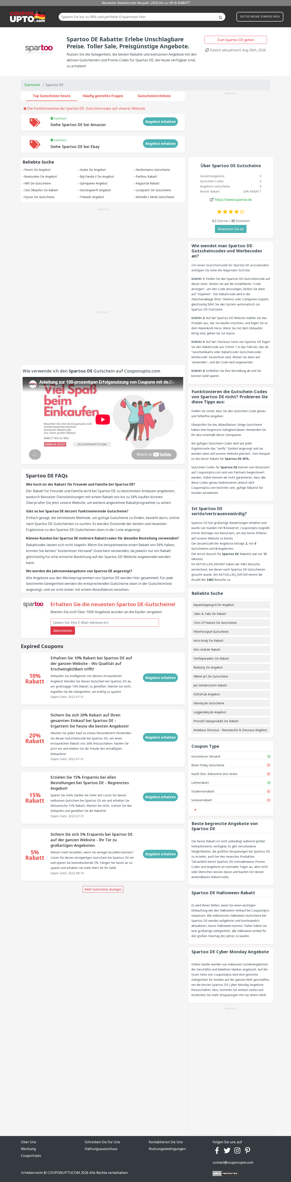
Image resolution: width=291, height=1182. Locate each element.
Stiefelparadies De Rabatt (211, 658)
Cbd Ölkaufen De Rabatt (41, 190)
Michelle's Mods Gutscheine (155, 197)
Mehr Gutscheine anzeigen (103, 889)
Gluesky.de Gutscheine (208, 703)
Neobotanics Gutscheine (153, 170)
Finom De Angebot (37, 170)
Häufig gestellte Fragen (103, 95)
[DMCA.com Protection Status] (225, 1173)
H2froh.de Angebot (206, 694)
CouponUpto (31, 1155)
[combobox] (142, 17)
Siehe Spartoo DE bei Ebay (75, 146)
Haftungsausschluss (101, 1148)
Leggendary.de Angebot (209, 712)
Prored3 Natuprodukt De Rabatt (216, 721)
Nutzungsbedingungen (167, 1148)
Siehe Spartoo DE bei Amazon (78, 124)
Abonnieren (62, 630)
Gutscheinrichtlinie (154, 95)
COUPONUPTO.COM (64, 1172)
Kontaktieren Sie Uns (166, 1142)
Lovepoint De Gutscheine (153, 190)
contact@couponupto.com (233, 1162)
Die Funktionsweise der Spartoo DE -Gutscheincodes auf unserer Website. (86, 108)
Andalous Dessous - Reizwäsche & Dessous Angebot (230, 730)
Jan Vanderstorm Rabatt (210, 685)
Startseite (32, 84)
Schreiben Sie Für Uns (102, 1142)
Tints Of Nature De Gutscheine (215, 623)
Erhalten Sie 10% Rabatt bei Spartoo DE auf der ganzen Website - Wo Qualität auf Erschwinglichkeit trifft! (91, 663)
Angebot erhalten (160, 121)
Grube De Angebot (93, 170)
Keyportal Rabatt (148, 183)
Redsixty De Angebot (208, 667)
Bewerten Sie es (231, 229)
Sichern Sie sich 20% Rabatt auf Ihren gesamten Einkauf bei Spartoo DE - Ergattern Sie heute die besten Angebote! (89, 720)
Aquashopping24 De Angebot (213, 605)
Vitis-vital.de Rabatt (206, 649)
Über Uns (28, 1142)
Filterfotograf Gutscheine (211, 632)
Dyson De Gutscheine (39, 197)
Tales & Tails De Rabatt (209, 614)
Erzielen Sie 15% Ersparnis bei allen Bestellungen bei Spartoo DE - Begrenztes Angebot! (89, 783)
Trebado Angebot (92, 197)
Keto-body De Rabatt (208, 640)
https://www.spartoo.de (233, 199)
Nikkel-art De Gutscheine (210, 676)
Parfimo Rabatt (146, 176)
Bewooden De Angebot (40, 176)
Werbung (28, 1148)
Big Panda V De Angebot (97, 176)
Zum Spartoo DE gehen (235, 39)
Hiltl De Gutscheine (37, 183)
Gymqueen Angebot (94, 183)
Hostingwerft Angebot (95, 190)
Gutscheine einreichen (260, 16)
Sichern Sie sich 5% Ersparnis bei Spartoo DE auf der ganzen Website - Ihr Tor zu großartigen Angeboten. (91, 840)
